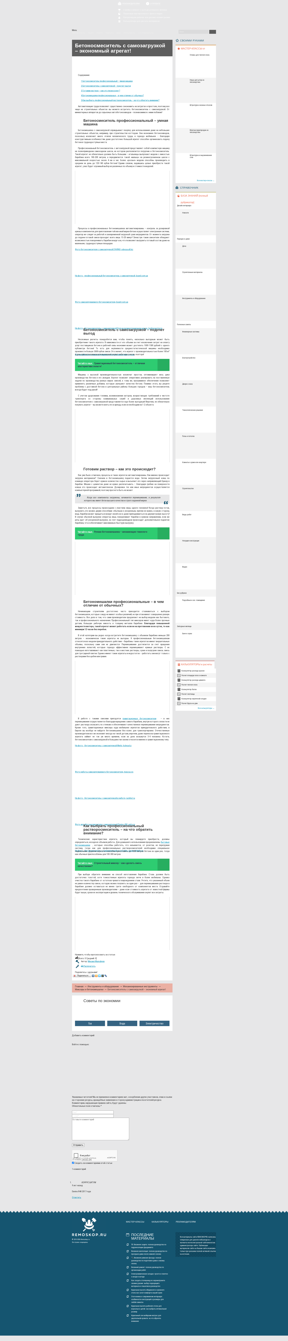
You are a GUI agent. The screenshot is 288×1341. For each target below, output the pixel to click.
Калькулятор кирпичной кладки (194, 699)
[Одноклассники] (96, 976)
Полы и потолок (188, 436)
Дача (184, 246)
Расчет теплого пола (189, 685)
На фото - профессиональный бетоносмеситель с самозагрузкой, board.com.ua (111, 275)
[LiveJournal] (105, 976)
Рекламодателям (131, 4)
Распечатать (89, 966)
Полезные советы (184, 324)
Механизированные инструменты (140, 986)
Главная (79, 986)
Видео (184, 567)
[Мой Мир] (102, 976)
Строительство (188, 488)
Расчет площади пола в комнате (194, 675)
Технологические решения (192, 410)
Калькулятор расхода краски (193, 671)
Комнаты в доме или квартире (194, 462)
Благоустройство (188, 358)
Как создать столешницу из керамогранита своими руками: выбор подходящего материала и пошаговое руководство (148, 1283)
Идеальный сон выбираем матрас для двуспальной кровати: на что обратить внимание (146, 1318)
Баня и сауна (187, 634)
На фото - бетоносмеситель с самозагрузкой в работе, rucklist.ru (105, 798)
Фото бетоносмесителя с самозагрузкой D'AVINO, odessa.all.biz (104, 249)
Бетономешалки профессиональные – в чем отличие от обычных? (112, 95)
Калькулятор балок (189, 689)
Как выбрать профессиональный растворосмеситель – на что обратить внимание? (120, 100)
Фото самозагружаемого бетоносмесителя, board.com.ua (101, 302)
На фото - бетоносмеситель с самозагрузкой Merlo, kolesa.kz (103, 745)
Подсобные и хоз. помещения (193, 600)
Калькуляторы (160, 1222)
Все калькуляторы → (206, 708)
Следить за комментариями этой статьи (93, 1163)
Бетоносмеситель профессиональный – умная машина (107, 81)
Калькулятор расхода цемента (193, 680)
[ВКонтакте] (93, 976)
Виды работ (186, 515)
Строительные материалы (192, 272)
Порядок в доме (183, 239)
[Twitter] (99, 976)
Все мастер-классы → (205, 180)
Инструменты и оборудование (103, 986)
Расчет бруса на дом (190, 703)
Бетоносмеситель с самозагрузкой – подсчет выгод (106, 86)
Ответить (76, 1197)
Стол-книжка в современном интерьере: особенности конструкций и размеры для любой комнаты (147, 1299)
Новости (185, 213)
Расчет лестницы (188, 694)
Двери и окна (187, 384)
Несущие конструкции (190, 541)
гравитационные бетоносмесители (139, 718)
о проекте (155, 4)
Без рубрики (182, 593)
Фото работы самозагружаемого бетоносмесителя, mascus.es (104, 772)
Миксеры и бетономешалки (89, 989)
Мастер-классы (135, 1222)
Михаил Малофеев (96, 961)
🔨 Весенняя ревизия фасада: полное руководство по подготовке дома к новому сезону (147, 1261)
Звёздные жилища (184, 626)
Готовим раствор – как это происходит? (100, 90)
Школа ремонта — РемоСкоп (89, 14)
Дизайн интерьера (184, 206)
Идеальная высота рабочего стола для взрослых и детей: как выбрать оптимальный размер (148, 1309)
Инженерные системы (190, 332)
